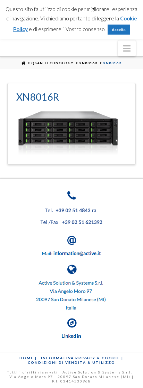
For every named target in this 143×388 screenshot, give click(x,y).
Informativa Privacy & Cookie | (82, 358)
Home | (28, 358)
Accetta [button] (119, 29)
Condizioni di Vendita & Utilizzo (71, 362)
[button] (127, 48)
